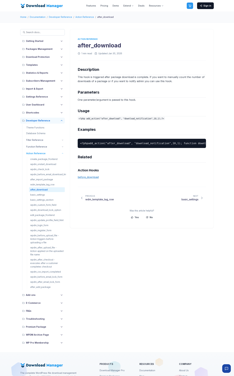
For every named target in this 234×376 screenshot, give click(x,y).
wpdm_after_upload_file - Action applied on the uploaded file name (47, 251)
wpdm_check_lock (40, 169)
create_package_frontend (43, 159)
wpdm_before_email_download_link (47, 174)
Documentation (38, 17)
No (151, 217)
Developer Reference (60, 17)
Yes (137, 217)
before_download (88, 177)
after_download (39, 189)
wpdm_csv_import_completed (45, 271)
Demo (116, 5)
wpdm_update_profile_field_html (47, 220)
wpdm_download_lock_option (45, 210)
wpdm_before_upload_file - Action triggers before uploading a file (44, 239)
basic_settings (37, 194)
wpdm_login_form (39, 225)
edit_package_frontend (42, 215)
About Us (184, 370)
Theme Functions (35, 127)
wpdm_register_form (40, 230)
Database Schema (35, 133)
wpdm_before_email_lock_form (46, 276)
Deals (141, 5)
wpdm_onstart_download (43, 164)
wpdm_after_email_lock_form (45, 282)
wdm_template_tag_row (42, 184)
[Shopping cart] (190, 6)
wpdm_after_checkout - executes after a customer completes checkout (44, 263)
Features (91, 5)
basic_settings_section (41, 199)
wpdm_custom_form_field (43, 205)
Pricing (104, 5)
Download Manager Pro (112, 370)
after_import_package (41, 179)
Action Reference (84, 17)
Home (23, 17)
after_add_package (40, 287)
